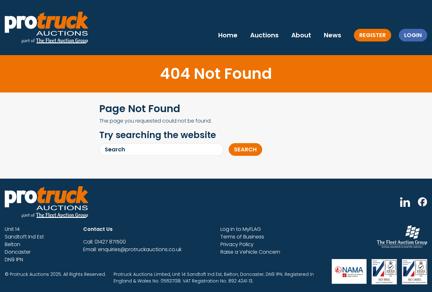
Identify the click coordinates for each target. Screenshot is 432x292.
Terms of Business (242, 236)
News (332, 35)
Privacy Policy (237, 244)
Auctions (264, 35)
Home (228, 35)
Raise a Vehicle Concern (250, 252)
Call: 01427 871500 (104, 241)
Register (372, 35)
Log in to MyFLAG (240, 229)
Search (245, 149)
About (301, 35)
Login (413, 35)
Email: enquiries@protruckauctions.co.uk (132, 249)
